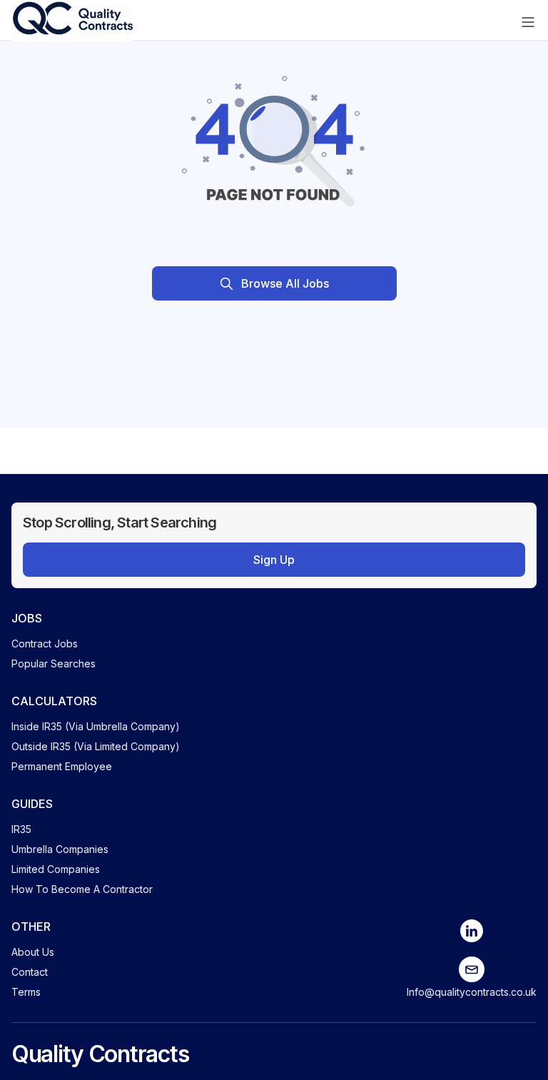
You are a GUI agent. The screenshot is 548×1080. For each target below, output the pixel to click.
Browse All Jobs (285, 283)
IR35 (21, 829)
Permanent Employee (61, 766)
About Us (32, 952)
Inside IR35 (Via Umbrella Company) (95, 726)
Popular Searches (53, 663)
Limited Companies (55, 869)
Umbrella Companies (59, 849)
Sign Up (274, 559)
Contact (29, 972)
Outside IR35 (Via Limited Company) (95, 746)
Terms (26, 992)
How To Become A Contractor (82, 889)
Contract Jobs (44, 643)
